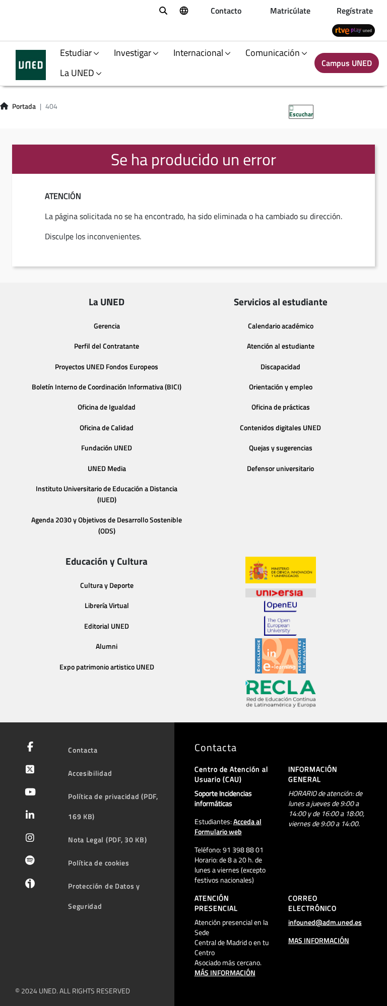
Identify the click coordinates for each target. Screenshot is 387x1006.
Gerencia (107, 325)
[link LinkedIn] (28, 816)
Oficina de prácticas (280, 407)
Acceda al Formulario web (228, 826)
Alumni (106, 646)
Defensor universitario (280, 468)
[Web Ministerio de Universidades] (280, 570)
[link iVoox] (28, 886)
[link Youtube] (28, 793)
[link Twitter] (28, 770)
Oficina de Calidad (107, 427)
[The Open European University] (280, 618)
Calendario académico (280, 325)
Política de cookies (98, 862)
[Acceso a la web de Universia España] (280, 592)
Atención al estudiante (280, 346)
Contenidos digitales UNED (280, 427)
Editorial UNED (106, 626)
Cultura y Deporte (107, 585)
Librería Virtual (107, 605)
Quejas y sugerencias (280, 447)
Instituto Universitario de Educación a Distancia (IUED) (106, 494)
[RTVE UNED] (353, 30)
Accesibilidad (90, 773)
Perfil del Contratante (106, 346)
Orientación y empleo (280, 386)
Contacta (83, 750)
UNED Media (107, 468)
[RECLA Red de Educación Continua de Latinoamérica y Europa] (280, 693)
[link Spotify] (28, 861)
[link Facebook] (28, 748)
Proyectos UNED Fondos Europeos (106, 366)
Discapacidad (280, 366)
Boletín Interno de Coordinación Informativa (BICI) (106, 386)
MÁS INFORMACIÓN (225, 972)
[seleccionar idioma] (183, 10)
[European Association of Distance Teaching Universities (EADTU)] (280, 656)
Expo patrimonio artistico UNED (106, 667)
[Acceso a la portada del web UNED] (31, 65)
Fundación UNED (106, 447)
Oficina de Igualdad (107, 407)
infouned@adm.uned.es (325, 922)
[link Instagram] (28, 839)
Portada (24, 106)
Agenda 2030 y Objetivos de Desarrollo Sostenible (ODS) (106, 525)
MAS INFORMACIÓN (318, 940)
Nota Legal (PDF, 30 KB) (107, 839)
